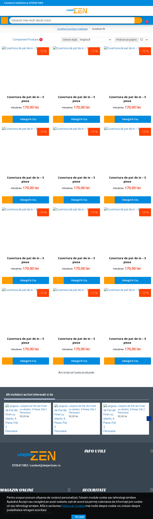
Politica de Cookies (73, 505)
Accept (79, 516)
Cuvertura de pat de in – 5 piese (25, 99)
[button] (4, 418)
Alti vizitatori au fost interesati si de (29, 394)
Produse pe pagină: (126, 39)
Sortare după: (70, 39)
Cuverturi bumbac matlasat (72, 28)
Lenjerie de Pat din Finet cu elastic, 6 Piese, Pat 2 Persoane (33, 409)
